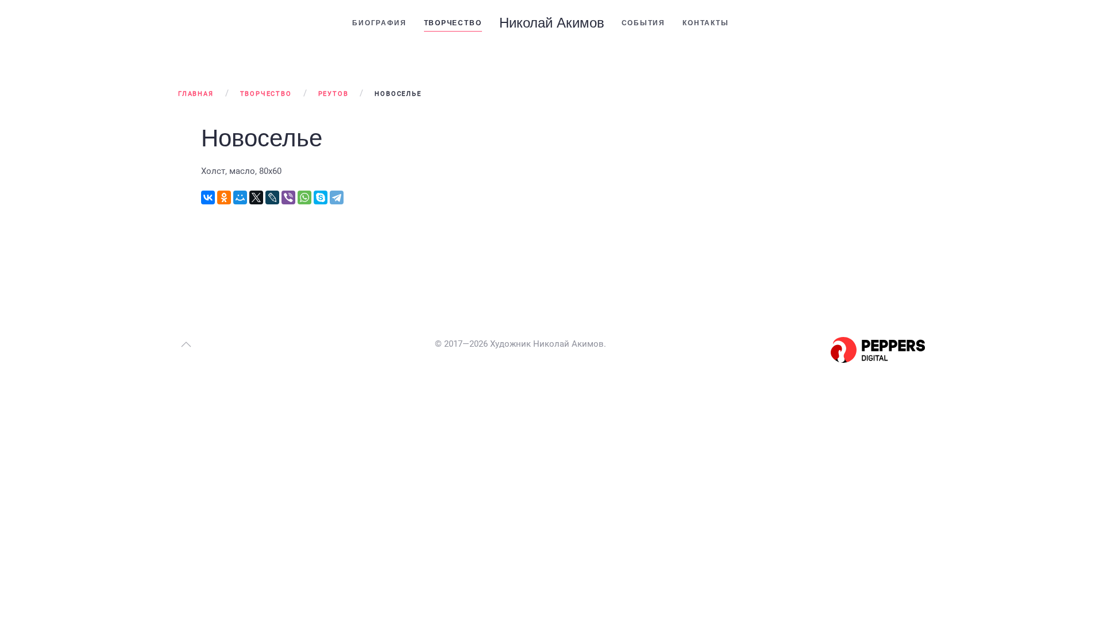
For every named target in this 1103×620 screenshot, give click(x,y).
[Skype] (320, 197)
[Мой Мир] (240, 197)
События (644, 23)
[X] (256, 197)
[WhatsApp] (304, 197)
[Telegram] (337, 197)
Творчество (453, 23)
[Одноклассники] (224, 197)
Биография (379, 23)
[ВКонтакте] (208, 197)
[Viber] (288, 197)
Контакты (705, 23)
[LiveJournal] (272, 197)
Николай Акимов (551, 22)
